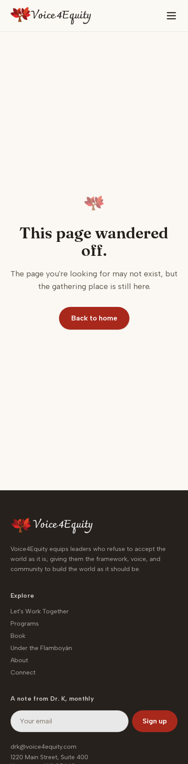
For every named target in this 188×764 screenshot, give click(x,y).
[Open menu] (171, 16)
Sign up (155, 721)
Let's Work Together (39, 611)
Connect (22, 672)
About (19, 660)
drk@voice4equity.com (43, 746)
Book (17, 636)
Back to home (94, 318)
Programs (24, 623)
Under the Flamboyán (41, 648)
